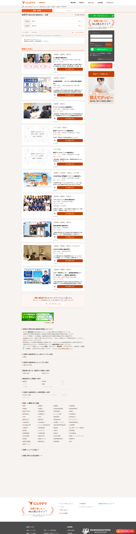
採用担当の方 (110, 2)
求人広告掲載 (64, 513)
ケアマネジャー (74, 419)
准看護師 (72, 406)
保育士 (56, 430)
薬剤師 (40, 406)
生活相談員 (72, 433)
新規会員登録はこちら (101, 66)
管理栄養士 (57, 411)
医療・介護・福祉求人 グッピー (30, 6)
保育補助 (72, 430)
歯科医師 (56, 416)
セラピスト (41, 430)
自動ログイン (96, 43)
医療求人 (61, 332)
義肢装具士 (41, 441)
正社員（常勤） (27, 395)
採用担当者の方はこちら (105, 503)
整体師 (25, 430)
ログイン (108, 44)
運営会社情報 (71, 530)
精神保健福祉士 (74, 422)
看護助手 (72, 438)
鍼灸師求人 (42, 2)
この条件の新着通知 (79, 32)
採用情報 (70, 533)
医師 (24, 406)
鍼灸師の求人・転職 (45, 6)
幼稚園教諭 (26, 433)
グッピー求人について (66, 503)
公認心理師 (57, 436)
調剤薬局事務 (27, 441)
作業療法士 (41, 414)
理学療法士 (26, 414)
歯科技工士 (26, 419)
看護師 (56, 406)
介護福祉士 (26, 422)
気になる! (91, 2)
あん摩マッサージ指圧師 (76, 427)
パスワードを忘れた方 (95, 45)
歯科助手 (41, 419)
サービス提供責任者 (44, 425)
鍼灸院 (25, 381)
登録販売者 (57, 419)
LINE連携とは (48, 322)
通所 (43, 384)
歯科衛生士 (72, 416)
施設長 (56, 433)
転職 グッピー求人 (31, 530)
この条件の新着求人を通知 (54, 304)
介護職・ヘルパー (59, 422)
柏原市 (58, 6)
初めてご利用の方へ (101, 74)
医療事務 (56, 441)
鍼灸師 (56, 427)
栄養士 (71, 411)
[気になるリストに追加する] (54, 69)
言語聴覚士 (72, 414)
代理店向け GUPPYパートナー (51, 533)
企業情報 (70, 527)
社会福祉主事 (27, 425)
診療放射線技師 (58, 408)
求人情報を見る (69, 69)
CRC (39, 416)
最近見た (82, 2)
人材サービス (30, 527)
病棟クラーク (27, 444)
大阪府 (53, 6)
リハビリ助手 (58, 414)
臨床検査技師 (73, 408)
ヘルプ (62, 506)
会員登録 (100, 2)
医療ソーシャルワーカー (76, 436)
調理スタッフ (42, 438)
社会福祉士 (41, 422)
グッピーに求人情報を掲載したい (62, 348)
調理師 (25, 438)
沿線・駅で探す (81, 14)
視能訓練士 (41, 411)
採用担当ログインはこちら (104, 59)
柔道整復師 (41, 427)
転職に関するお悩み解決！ (32, 455)
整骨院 (44, 381)
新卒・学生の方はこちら (101, 15)
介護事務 (72, 425)
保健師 (25, 408)
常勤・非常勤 (37, 10)
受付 (70, 441)
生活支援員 (26, 436)
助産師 (40, 408)
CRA (24, 416)
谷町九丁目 (45, 373)
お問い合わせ (64, 510)
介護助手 (25, 427)
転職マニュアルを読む (30, 450)
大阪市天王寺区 (27, 365)
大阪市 (25, 357)
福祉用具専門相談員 (60, 425)
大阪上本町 (26, 373)
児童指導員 (41, 433)
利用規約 (83, 503)
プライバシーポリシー (86, 506)
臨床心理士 (41, 436)
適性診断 (73, 2)
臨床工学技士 (27, 411)
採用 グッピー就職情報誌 (50, 530)
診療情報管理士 (58, 438)
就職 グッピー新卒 (31, 533)
